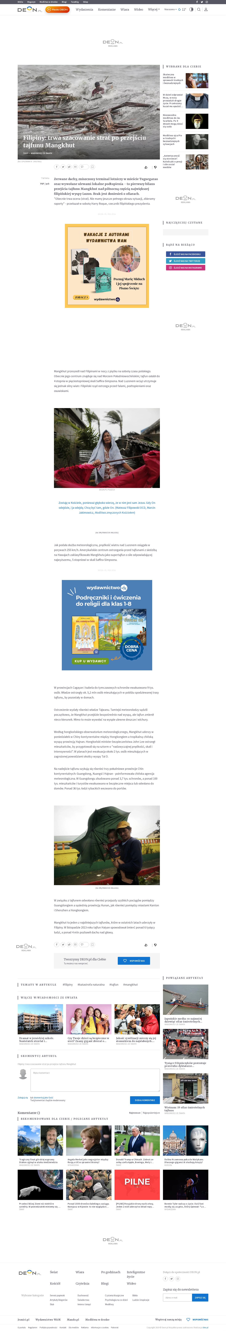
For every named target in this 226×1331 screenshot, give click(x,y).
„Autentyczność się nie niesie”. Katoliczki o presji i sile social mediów (172, 161)
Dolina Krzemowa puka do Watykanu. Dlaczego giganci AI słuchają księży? (184, 1161)
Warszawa (169, 9)
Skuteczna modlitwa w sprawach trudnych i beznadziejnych (173, 79)
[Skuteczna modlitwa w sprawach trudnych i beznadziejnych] (197, 80)
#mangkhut (130, 984)
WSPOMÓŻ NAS (200, 1319)
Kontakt (63, 1327)
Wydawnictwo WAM (48, 1319)
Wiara (125, 9)
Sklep (85, 2)
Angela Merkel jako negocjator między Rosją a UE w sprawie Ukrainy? (88, 1161)
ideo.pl (205, 1327)
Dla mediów (74, 1327)
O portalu (22, 1327)
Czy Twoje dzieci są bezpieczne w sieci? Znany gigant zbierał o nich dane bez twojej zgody (88, 1041)
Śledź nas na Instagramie (188, 267)
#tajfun (113, 984)
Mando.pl (73, 1319)
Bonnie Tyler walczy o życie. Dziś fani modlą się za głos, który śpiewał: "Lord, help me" (186, 1206)
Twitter (201, 2)
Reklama (85, 1327)
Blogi (64, 2)
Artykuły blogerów (58, 1299)
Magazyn (31, 2)
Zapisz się (200, 1297)
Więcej (152, 9)
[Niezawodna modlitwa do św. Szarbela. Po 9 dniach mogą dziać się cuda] (197, 121)
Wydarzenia (84, 9)
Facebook (196, 2)
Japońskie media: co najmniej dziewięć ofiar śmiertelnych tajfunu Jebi (183, 1021)
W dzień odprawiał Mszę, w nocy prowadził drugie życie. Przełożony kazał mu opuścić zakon (173, 102)
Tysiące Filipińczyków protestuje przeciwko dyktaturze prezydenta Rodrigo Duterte (185, 1066)
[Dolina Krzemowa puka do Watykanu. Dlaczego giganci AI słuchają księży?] (185, 1140)
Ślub (52, 1304)
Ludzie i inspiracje (140, 1299)
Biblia (20, 2)
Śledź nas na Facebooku (187, 254)
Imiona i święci (84, 1304)
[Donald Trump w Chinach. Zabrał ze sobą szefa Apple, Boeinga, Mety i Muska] (137, 1140)
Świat (25, 153)
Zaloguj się (23, 1097)
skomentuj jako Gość (43, 1097)
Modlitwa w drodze (48, 2)
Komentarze (107, 9)
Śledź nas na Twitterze (187, 261)
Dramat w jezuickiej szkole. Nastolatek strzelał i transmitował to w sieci (36, 1041)
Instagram (206, 2)
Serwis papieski (57, 1295)
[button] (191, 9)
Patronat (114, 1327)
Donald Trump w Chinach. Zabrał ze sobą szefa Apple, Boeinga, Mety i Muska (134, 1162)
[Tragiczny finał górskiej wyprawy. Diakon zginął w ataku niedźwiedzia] (40, 1140)
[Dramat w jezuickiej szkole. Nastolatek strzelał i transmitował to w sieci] (40, 1019)
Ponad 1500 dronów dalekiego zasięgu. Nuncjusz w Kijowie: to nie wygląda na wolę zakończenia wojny (89, 1206)
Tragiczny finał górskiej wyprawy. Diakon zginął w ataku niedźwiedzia (38, 1161)
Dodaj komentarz (145, 1100)
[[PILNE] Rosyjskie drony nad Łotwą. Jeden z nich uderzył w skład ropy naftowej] (137, 1185)
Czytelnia (82, 1283)
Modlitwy (109, 1304)
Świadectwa (83, 1299)
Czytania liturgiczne (114, 1295)
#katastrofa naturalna (91, 984)
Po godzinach (111, 1272)
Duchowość (83, 1295)
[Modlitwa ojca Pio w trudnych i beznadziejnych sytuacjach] (197, 141)
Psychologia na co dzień (116, 1299)
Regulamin (32, 1327)
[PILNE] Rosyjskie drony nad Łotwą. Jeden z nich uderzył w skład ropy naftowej (135, 1206)
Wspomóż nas (137, 960)
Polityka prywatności (48, 1327)
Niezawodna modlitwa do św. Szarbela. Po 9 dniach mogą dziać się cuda (173, 121)
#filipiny (68, 984)
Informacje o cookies (100, 1327)
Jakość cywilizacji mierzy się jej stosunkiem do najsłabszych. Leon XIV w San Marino (136, 1041)
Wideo (138, 9)
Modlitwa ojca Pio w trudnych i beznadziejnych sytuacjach (172, 139)
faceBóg (75, 2)
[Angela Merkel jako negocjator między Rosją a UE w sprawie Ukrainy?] (88, 1140)
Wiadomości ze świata (41, 153)
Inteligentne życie (136, 1274)
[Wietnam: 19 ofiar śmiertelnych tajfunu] (185, 1088)
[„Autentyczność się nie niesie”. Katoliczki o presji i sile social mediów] (197, 161)
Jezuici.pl (23, 1319)
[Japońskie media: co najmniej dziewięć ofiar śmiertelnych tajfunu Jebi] (185, 1000)
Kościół (168, 1165)
